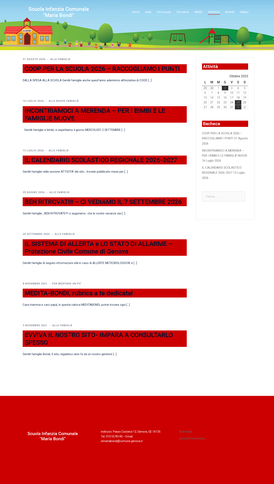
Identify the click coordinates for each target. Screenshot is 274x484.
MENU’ (199, 12)
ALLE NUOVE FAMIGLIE (64, 101)
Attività (229, 12)
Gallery (244, 12)
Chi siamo (183, 12)
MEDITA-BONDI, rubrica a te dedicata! (79, 293)
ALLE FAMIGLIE (60, 59)
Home (136, 12)
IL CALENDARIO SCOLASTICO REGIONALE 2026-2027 (101, 160)
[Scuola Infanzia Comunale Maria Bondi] (59, 12)
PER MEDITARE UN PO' (67, 283)
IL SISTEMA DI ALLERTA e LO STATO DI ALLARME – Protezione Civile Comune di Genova (98, 247)
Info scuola (164, 12)
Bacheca (213, 11)
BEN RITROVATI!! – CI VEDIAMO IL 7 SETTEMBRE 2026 (103, 202)
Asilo (148, 12)
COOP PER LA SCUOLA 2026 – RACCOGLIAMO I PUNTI (102, 68)
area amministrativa (192, 438)
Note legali (185, 431)
